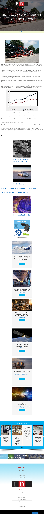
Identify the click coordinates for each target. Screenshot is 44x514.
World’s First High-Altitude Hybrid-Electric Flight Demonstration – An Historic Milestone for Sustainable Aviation (22, 258)
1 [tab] (21, 447)
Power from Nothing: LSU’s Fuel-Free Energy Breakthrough (22, 372)
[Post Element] (6, 435)
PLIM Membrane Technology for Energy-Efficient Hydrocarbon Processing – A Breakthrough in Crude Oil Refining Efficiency (22, 314)
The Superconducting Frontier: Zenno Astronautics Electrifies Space (22, 345)
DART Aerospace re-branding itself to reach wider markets (14, 192)
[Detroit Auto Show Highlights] (22, 173)
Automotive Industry (22, 292)
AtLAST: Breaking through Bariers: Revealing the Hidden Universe (22, 403)
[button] (17, 237)
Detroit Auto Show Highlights (20, 184)
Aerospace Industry (22, 261)
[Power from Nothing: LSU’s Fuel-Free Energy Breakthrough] (22, 363)
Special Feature (23, 374)
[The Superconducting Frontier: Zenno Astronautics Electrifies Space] (22, 335)
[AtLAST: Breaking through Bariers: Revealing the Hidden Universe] (22, 393)
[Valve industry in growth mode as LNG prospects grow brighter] (22, 148)
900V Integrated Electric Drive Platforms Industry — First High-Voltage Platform (22, 289)
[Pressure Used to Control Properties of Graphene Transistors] (22, 204)
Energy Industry (22, 317)
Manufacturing (22, 31)
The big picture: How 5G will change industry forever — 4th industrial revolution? (20, 188)
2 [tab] (22, 447)
